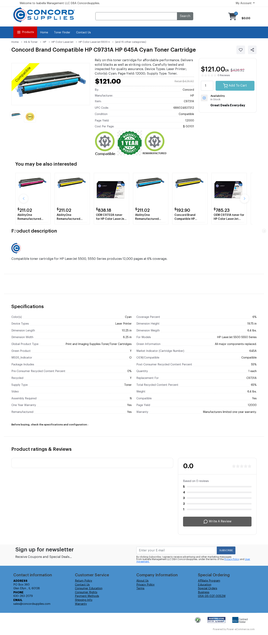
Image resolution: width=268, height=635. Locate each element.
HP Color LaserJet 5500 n (94, 42)
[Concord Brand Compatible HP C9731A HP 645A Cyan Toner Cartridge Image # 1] (16, 114)
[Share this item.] (252, 50)
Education (204, 584)
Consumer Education (88, 588)
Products (28, 32)
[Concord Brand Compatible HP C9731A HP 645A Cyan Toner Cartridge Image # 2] (30, 116)
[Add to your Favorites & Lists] (240, 50)
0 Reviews (224, 75)
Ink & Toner (31, 42)
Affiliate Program (209, 580)
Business (203, 592)
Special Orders (207, 588)
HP (44, 42)
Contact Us (83, 32)
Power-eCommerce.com (241, 629)
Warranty (81, 604)
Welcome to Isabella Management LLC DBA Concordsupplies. (60, 3)
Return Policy (83, 580)
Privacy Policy (231, 559)
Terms (140, 588)
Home (44, 32)
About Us (142, 580)
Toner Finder (62, 32)
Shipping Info (83, 600)
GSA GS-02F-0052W (212, 596)
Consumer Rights (86, 592)
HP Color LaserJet (62, 42)
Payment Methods (87, 596)
